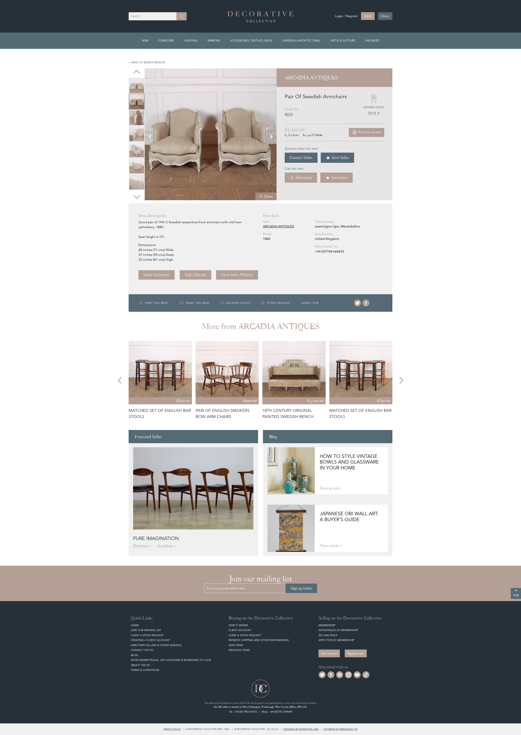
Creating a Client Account (150, 640)
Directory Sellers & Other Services (156, 645)
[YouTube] (357, 674)
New (145, 40)
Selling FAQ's (328, 635)
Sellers (368, 16)
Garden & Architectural (301, 40)
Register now (355, 653)
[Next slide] (136, 196)
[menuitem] (137, 86)
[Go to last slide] (120, 380)
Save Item (339, 177)
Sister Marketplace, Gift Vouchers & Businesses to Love (171, 660)
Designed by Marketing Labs (301, 729)
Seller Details (195, 274)
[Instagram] (348, 674)
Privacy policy (172, 729)
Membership (327, 625)
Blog (134, 655)
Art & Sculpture (343, 40)
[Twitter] (357, 303)
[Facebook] (366, 303)
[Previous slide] (136, 72)
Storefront (165, 545)
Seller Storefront (156, 274)
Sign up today (301, 588)
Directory (141, 545)
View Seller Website (237, 274)
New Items (236, 645)
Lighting (190, 40)
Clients (385, 16)
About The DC (140, 665)
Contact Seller (301, 157)
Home (135, 625)
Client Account (240, 630)
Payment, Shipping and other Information (259, 640)
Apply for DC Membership (336, 640)
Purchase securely (370, 132)
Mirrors (214, 40)
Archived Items (239, 650)
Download (304, 177)
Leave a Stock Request (147, 635)
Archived (372, 40)
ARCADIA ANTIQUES (278, 226)
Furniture (166, 40)
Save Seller (340, 157)
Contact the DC (142, 650)
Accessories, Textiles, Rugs (251, 40)
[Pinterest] (339, 674)
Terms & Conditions (145, 670)
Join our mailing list (146, 630)
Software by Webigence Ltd (341, 729)
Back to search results (148, 62)
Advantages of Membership (338, 630)
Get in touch (329, 653)
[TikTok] (366, 674)
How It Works (238, 625)
